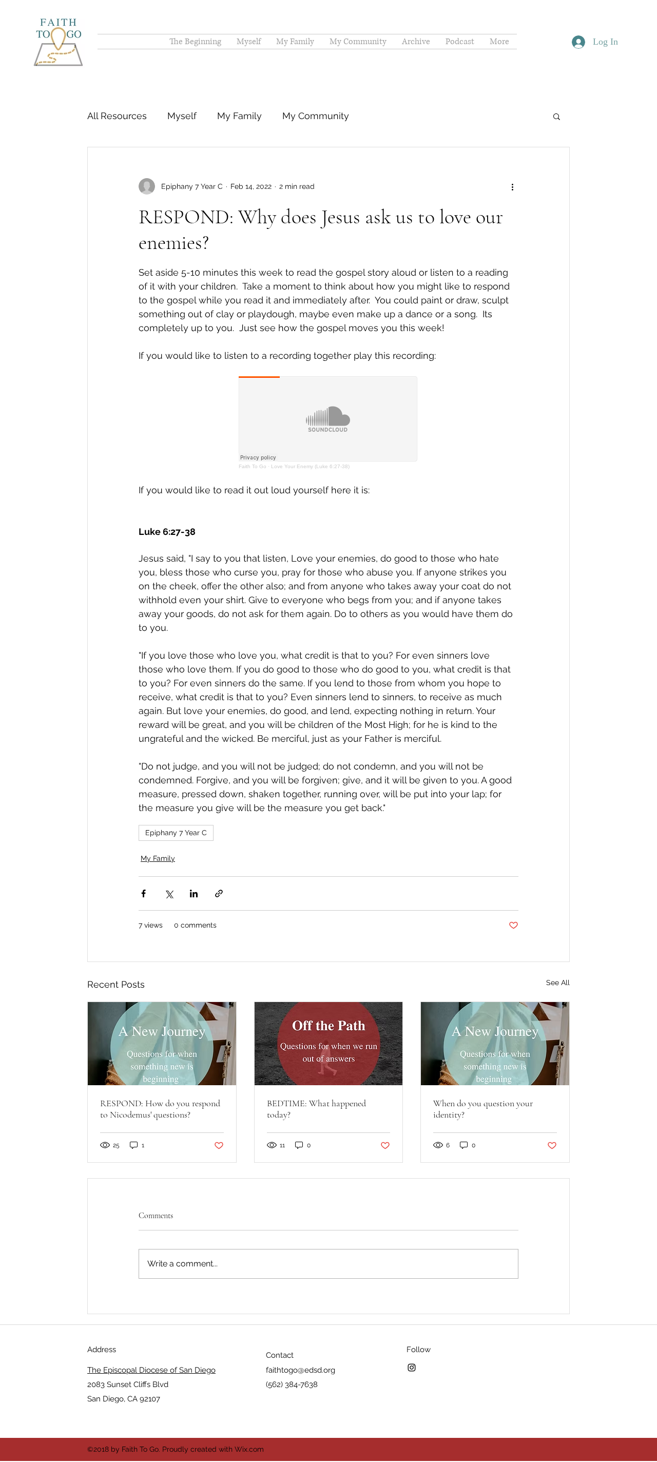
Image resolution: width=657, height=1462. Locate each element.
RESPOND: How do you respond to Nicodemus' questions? (160, 1109)
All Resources (117, 115)
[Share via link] (219, 893)
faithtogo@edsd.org (300, 1370)
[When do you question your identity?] (495, 1043)
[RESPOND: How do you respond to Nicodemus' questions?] (162, 1043)
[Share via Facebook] (143, 893)
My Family (239, 115)
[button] (557, 116)
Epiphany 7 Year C (176, 833)
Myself (182, 115)
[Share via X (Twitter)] (168, 893)
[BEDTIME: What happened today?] (329, 1043)
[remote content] (328, 422)
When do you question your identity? (483, 1109)
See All (558, 982)
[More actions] (512, 186)
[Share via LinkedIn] (194, 893)
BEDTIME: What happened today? (316, 1109)
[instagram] (412, 1367)
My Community (315, 115)
